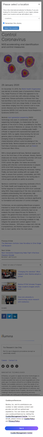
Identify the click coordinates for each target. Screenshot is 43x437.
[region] (21, 416)
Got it (21, 428)
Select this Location (11, 28)
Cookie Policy (29, 419)
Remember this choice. (13, 23)
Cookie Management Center (17, 416)
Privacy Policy (14, 421)
